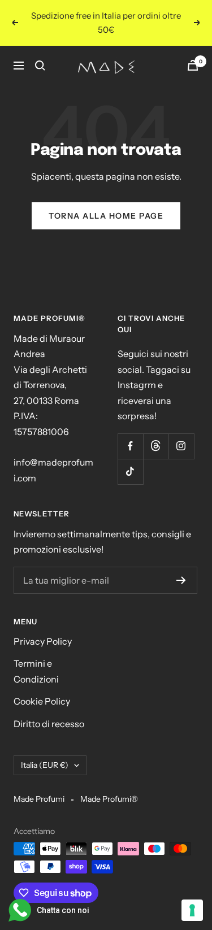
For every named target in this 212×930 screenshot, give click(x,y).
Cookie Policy (42, 701)
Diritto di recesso (49, 723)
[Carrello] (192, 65)
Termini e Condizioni (36, 671)
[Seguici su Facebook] (130, 446)
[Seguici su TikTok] (130, 471)
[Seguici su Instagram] (181, 446)
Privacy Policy (43, 641)
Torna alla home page (106, 216)
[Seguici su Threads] (155, 446)
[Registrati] (181, 580)
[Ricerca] (40, 65)
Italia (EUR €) (44, 765)
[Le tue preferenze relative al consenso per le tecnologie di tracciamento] (192, 910)
